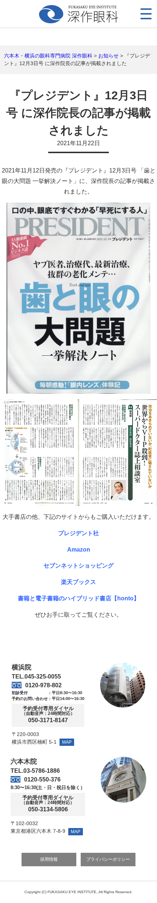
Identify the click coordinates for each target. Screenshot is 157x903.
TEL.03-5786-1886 (35, 771)
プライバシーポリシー (108, 859)
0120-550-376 (42, 779)
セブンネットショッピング (78, 565)
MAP (67, 742)
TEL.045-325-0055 (36, 676)
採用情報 (49, 859)
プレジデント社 (78, 533)
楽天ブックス (78, 582)
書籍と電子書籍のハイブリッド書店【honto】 (78, 598)
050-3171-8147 (48, 720)
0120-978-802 (43, 685)
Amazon (78, 549)
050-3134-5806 (48, 809)
